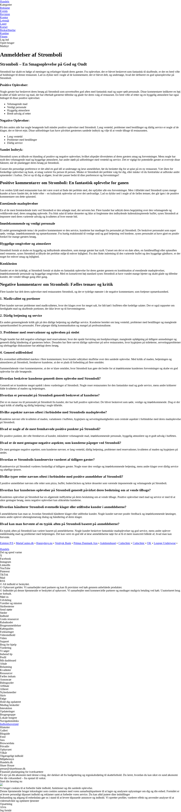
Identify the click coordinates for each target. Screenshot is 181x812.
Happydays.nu (44, 543)
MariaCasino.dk (25, 543)
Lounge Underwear (165, 543)
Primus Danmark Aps (86, 543)
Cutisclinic (124, 543)
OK (149, 543)
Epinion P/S (6, 543)
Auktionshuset (108, 543)
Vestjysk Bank (63, 543)
